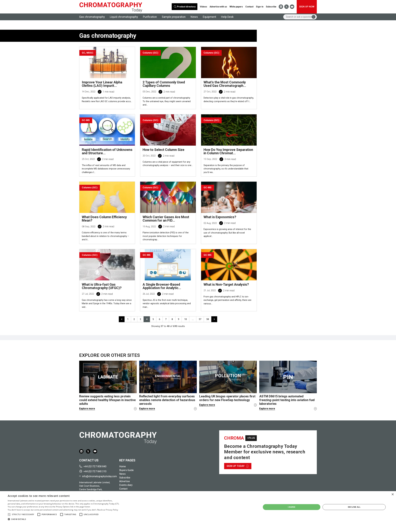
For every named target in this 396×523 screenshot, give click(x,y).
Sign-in (259, 6)
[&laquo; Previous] (122, 319)
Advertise (124, 481)
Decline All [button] (354, 507)
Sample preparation (174, 16)
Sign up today (236, 466)
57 (200, 319)
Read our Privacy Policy (107, 509)
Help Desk (227, 16)
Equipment (209, 16)
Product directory (186, 6)
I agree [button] (291, 507)
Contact (249, 6)
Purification (150, 16)
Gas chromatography (92, 16)
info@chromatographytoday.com (99, 476)
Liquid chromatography (124, 16)
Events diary (126, 485)
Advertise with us (218, 6)
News (194, 16)
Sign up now (306, 6)
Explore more (87, 408)
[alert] (198, 507)
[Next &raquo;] (214, 319)
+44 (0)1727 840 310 (95, 471)
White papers (236, 6)
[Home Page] (110, 6)
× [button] (392, 494)
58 (207, 319)
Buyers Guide (126, 470)
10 (185, 319)
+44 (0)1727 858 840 (95, 466)
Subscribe (271, 6)
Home (122, 466)
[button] (9, 514)
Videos (203, 6)
